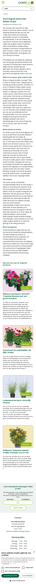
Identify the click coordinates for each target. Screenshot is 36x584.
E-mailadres (26, 499)
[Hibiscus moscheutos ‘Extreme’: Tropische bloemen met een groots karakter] (18, 280)
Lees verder (13, 564)
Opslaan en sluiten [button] (10, 576)
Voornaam (10, 499)
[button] (18, 581)
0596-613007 (18, 529)
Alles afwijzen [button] (27, 576)
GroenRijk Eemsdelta (18, 521)
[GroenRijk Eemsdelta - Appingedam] (26, 3)
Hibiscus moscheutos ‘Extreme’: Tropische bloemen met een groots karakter (16, 296)
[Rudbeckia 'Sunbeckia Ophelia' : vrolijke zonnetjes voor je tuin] (18, 436)
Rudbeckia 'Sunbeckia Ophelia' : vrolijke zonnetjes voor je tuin (16, 451)
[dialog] (18, 567)
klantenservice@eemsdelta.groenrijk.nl (18, 531)
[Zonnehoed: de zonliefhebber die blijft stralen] (18, 336)
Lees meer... (26, 288)
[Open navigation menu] (3, 2)
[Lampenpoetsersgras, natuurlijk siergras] (18, 386)
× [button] (34, 552)
